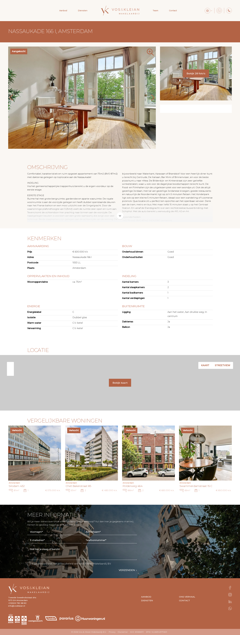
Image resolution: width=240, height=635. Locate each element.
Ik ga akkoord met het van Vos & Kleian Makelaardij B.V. (71, 563)
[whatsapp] (230, 608)
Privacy (112, 632)
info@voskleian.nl (16, 606)
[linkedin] (230, 601)
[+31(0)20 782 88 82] (229, 10)
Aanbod (63, 10)
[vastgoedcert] (36, 617)
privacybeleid (65, 563)
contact (184, 600)
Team (155, 10)
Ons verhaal (187, 596)
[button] (82, 145)
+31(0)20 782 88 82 (17, 603)
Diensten (147, 600)
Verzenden (127, 570)
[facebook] (230, 587)
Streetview (222, 365)
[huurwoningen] (90, 617)
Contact (173, 10)
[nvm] (10, 617)
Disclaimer (123, 632)
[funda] (51, 617)
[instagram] (230, 594)
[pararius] (66, 617)
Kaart (205, 365)
